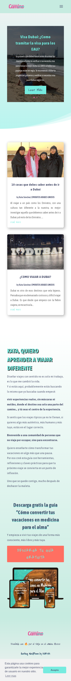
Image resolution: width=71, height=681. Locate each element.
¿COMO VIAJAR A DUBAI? (35, 277)
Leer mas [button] (10, 675)
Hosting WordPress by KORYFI (35, 654)
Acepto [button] (55, 670)
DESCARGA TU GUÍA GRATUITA (35, 554)
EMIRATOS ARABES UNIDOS (43, 197)
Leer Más (35, 90)
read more (15, 222)
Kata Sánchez (25, 197)
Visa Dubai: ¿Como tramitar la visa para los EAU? (35, 43)
